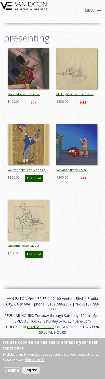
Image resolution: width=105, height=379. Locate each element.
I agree (30, 370)
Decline (12, 370)
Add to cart (34, 178)
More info (35, 359)
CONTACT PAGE (40, 326)
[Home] (23, 5)
